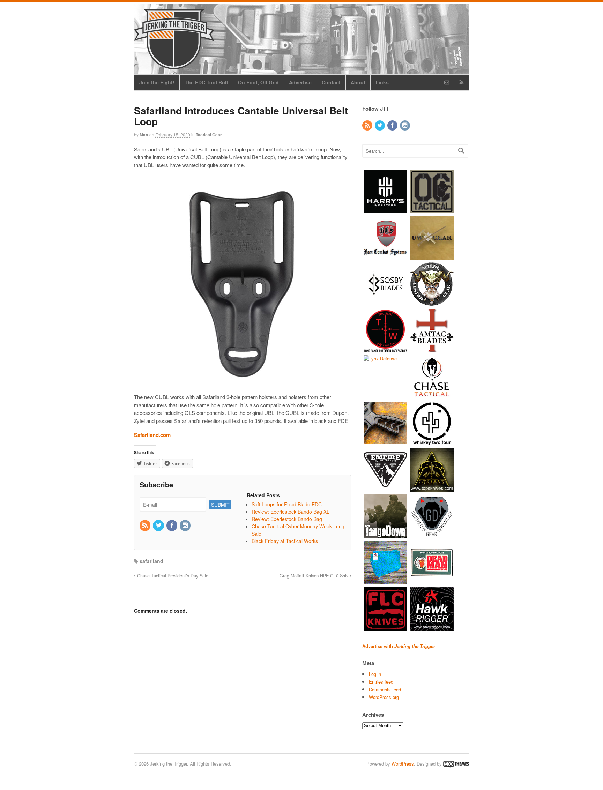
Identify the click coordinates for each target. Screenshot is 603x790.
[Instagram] (186, 525)
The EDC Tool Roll (206, 82)
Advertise (300, 82)
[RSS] (145, 525)
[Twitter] (159, 525)
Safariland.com (152, 435)
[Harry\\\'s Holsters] (385, 209)
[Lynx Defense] (380, 358)
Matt (144, 135)
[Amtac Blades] (432, 348)
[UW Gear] (432, 256)
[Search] (461, 150)
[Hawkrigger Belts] (432, 627)
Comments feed (385, 689)
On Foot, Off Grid (258, 82)
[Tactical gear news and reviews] (174, 65)
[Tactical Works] (385, 348)
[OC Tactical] (432, 209)
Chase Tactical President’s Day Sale (172, 576)
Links (382, 82)
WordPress (403, 763)
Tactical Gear (209, 135)
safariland (151, 561)
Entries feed (381, 681)
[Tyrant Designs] (385, 441)
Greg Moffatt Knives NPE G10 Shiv (315, 576)
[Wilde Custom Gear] (432, 302)
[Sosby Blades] (385, 302)
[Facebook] (172, 525)
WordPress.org (384, 697)
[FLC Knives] (385, 627)
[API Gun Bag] (385, 580)
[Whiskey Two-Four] (432, 441)
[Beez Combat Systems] (385, 256)
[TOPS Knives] (432, 488)
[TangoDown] (385, 534)
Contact (331, 82)
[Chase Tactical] (432, 395)
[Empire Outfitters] (385, 488)
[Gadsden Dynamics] (432, 534)
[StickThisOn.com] (432, 580)
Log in (375, 674)
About (358, 82)
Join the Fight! (156, 82)
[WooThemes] (456, 763)
